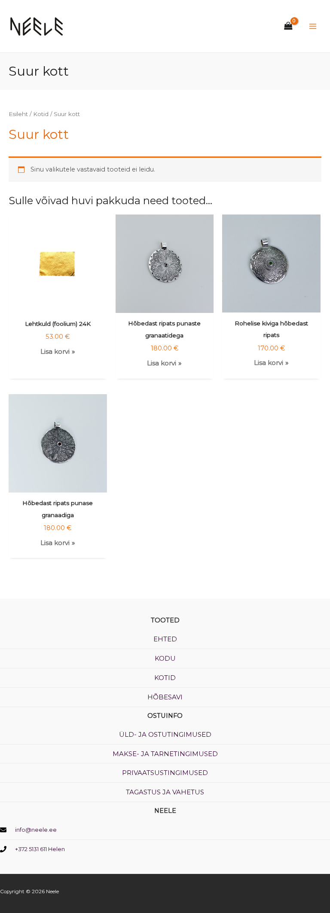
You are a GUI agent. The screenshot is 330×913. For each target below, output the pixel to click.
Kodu (165, 658)
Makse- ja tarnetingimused (165, 754)
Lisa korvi (55, 351)
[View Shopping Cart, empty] (286, 26)
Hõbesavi (165, 697)
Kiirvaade (57, 306)
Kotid (41, 113)
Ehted (165, 639)
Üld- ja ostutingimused (165, 734)
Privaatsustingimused (165, 773)
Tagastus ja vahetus (165, 792)
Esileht (18, 113)
